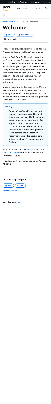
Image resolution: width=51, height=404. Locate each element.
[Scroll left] (14, 8)
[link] (32, 21)
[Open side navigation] (4, 15)
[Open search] (46, 8)
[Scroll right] (39, 8)
